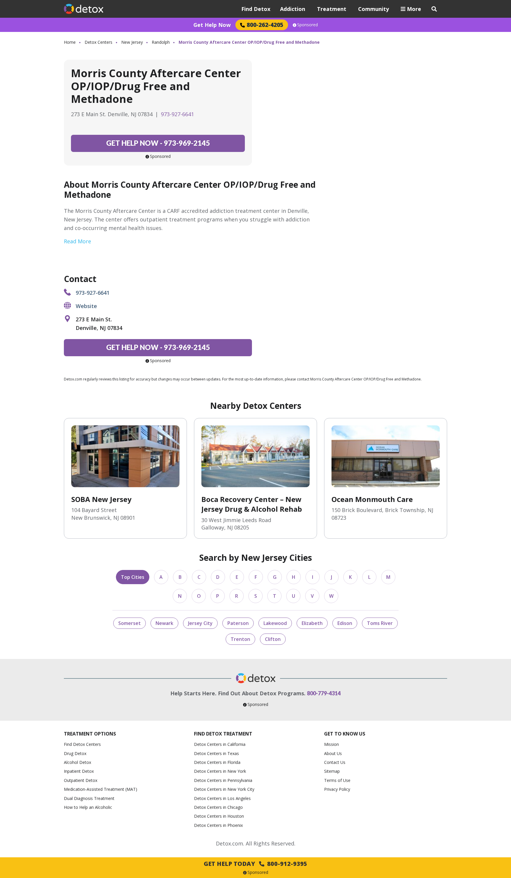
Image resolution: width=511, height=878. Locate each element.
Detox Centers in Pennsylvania (223, 780)
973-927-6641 (177, 114)
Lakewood (275, 623)
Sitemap (332, 771)
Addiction (292, 8)
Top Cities (132, 577)
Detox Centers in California (219, 744)
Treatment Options (90, 733)
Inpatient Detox (79, 771)
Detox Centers (98, 42)
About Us (333, 753)
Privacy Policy (337, 789)
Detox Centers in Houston (219, 816)
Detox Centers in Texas (216, 753)
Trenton (240, 639)
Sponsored (307, 25)
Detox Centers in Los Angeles (222, 798)
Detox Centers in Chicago (218, 807)
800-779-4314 (324, 693)
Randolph (161, 42)
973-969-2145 (158, 143)
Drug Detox (75, 753)
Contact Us (334, 762)
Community (373, 8)
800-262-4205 (265, 25)
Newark (164, 623)
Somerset (129, 623)
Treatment (331, 8)
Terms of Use (337, 780)
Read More (77, 241)
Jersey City (200, 623)
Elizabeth (312, 623)
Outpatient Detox (80, 780)
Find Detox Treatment (223, 733)
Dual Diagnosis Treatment (89, 798)
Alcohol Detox (77, 762)
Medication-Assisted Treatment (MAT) (100, 789)
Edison (344, 623)
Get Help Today (255, 864)
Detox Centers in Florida (217, 762)
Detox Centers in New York (220, 771)
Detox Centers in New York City (224, 789)
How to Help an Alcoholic (88, 807)
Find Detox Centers (82, 744)
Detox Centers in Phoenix (218, 825)
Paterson (238, 623)
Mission (331, 744)
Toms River (380, 623)
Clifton (273, 639)
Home (70, 42)
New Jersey (132, 42)
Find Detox (255, 8)
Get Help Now (212, 24)
